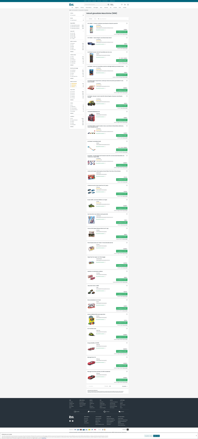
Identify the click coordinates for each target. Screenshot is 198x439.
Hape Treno (74, 61)
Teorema (98, 273)
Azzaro (73, 121)
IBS (72, 118)
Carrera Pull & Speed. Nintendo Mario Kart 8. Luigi (98, 228)
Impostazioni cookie (148, 435)
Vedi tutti (71, 51)
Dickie (73, 56)
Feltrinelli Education (121, 423)
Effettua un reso (97, 421)
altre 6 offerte (125, 167)
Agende (121, 403)
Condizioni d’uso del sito (89, 432)
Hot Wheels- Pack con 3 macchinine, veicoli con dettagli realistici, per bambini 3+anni (106, 66)
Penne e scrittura (122, 404)
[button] (108, 4)
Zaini (121, 406)
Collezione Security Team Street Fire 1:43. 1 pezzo (98, 185)
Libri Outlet (70, 404)
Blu (72, 105)
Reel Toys (98, 330)
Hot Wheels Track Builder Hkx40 (94, 141)
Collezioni (80, 406)
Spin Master (99, 215)
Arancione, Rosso (74, 109)
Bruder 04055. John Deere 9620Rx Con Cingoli (97, 199)
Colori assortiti (74, 108)
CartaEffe (85, 421)
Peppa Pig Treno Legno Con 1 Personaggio (96, 257)
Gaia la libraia (86, 422)
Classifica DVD (102, 403)
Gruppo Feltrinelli (120, 418)
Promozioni (73, 15)
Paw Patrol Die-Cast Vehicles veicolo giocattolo (98, 214)
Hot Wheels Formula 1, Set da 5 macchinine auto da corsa (100, 52)
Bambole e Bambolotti (113, 406)
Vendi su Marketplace (110, 421)
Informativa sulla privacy (118, 432)
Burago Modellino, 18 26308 (93, 343)
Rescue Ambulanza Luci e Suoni (94, 300)
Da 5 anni (73, 94)
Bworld (73, 58)
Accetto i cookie (156, 435)
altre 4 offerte (125, 34)
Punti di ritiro (86, 418)
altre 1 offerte (125, 224)
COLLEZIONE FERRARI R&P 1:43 (94, 111)
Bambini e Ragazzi (103, 407)
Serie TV (101, 406)
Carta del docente (98, 418)
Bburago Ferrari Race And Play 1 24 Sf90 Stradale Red (99, 371)
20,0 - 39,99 (73, 37)
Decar (98, 301)
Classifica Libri (71, 403)
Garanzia (96, 422)
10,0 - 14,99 (73, 34)
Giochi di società (112, 404)
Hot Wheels (73, 70)
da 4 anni (73, 97)
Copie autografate (82, 404)
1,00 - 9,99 (73, 33)
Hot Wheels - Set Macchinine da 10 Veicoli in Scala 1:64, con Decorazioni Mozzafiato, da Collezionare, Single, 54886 (106, 156)
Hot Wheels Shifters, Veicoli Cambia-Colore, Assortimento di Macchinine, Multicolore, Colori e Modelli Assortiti (105, 126)
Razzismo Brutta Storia (121, 425)
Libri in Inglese (71, 406)
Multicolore (73, 106)
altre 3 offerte (125, 48)
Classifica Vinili (92, 407)
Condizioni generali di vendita (82, 432)
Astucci (121, 407)
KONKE (73, 123)
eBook (70, 407)
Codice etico (109, 424)
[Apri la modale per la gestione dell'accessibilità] (128, 429)
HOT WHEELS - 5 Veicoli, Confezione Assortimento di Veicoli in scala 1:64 (103, 23)
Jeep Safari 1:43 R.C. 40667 (93, 285)
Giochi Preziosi (99, 258)
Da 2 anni (73, 93)
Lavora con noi (109, 422)
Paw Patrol (73, 71)
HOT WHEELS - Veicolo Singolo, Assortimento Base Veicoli (99, 37)
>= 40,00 (73, 38)
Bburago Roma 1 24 (92, 357)
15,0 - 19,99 (73, 35)
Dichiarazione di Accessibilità (73, 432)
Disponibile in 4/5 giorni (75, 26)
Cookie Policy (44, 437)
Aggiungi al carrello (122, 31)
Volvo (73, 74)
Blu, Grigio (73, 111)
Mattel (73, 48)
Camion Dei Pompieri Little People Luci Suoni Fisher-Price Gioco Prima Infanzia (104, 171)
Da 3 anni (73, 91)
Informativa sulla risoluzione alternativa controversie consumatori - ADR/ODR (103, 432)
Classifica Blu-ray (103, 404)
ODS (97, 287)
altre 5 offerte (125, 122)
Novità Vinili (91, 406)
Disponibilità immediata (76, 25)
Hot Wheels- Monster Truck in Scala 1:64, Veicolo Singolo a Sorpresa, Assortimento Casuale (105, 97)
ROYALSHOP (74, 124)
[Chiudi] (196, 436)
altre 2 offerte (125, 77)
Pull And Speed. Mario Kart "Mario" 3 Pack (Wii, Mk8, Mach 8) (100, 242)
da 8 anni (73, 96)
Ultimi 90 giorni (74, 20)
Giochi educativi (112, 403)
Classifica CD (92, 403)
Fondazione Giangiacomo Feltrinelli (122, 422)
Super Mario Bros (74, 76)
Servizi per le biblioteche (110, 418)
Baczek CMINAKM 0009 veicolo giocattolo (96, 314)
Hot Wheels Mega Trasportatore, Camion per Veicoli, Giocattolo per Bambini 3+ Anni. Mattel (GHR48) (105, 81)
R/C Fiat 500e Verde (92, 328)
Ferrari (73, 73)
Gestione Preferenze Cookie (99, 424)
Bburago (73, 43)
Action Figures (112, 407)
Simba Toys (73, 49)
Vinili (90, 404)
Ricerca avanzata (112, 4)
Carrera (98, 230)
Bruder (73, 46)
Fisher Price (99, 172)
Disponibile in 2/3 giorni (75, 28)
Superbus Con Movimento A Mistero (95, 271)
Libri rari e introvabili (82, 403)
